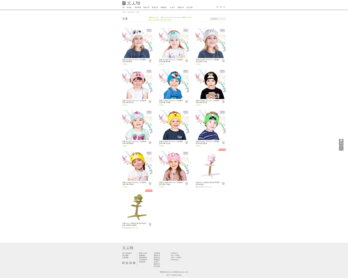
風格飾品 (164, 7)
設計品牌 (189, 7)
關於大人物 (143, 253)
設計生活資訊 (127, 253)
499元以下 (174, 253)
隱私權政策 (143, 257)
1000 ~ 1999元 (176, 257)
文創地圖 (125, 257)
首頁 (124, 12)
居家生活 (146, 7)
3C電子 (172, 7)
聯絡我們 (142, 262)
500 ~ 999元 (175, 255)
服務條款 (142, 255)
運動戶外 (181, 7)
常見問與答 (143, 259)
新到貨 (129, 7)
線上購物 (125, 255)
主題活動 (157, 253)
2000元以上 (175, 259)
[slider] (161, 17)
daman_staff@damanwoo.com (177, 272)
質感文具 (155, 7)
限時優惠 (138, 7)
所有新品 (131, 12)
